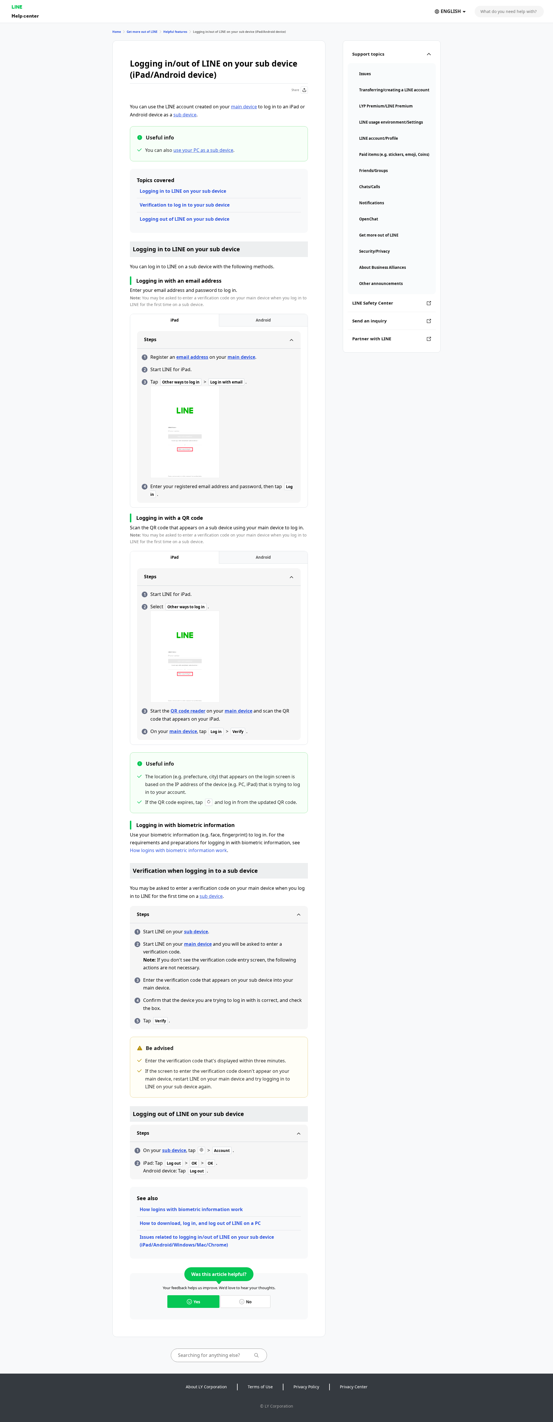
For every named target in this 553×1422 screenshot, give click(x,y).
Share (295, 90)
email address (192, 357)
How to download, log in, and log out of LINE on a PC (200, 1223)
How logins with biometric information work (178, 850)
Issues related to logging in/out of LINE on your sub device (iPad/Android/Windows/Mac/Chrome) (207, 1241)
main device (244, 106)
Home (116, 32)
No (249, 1301)
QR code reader (188, 711)
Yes (197, 1301)
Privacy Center (354, 1386)
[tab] (174, 320)
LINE (17, 7)
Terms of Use (260, 1386)
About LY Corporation (206, 1386)
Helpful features (175, 32)
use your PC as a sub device (203, 150)
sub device (184, 115)
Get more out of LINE (142, 32)
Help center (25, 16)
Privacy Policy (306, 1386)
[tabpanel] (219, 417)
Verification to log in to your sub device (185, 205)
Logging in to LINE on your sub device (183, 191)
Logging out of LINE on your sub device (184, 219)
